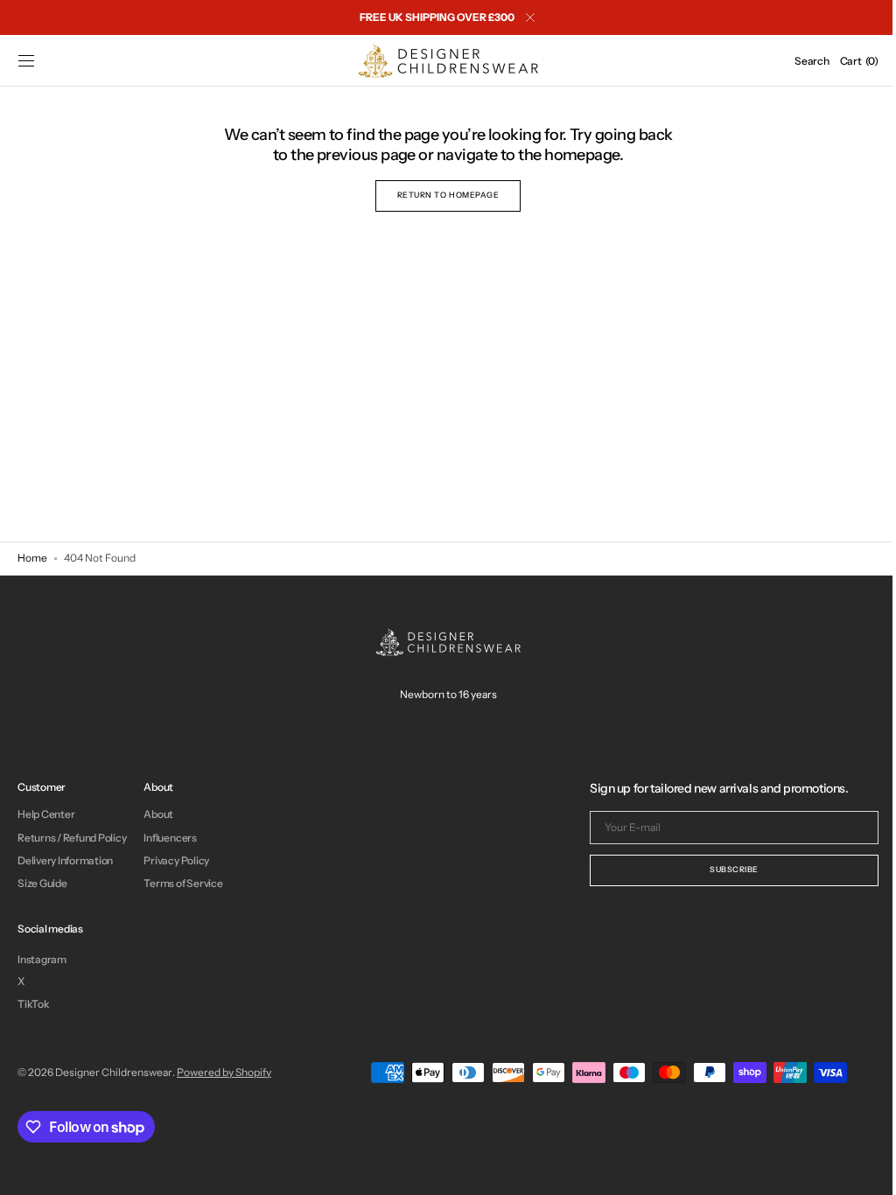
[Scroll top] (856, 1169)
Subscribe (721, 869)
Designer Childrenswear (113, 1072)
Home (32, 557)
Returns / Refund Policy (72, 837)
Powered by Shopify (224, 1072)
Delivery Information (65, 860)
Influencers (170, 837)
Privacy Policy (176, 860)
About (158, 814)
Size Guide (42, 883)
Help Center (46, 814)
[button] (26, 61)
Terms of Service (183, 883)
